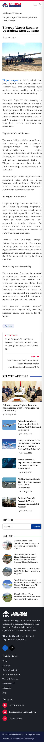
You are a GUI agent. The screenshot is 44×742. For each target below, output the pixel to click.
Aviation (8, 326)
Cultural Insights (10, 670)
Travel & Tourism (10, 679)
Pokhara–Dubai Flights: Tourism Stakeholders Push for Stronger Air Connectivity (20, 408)
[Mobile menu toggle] (35, 5)
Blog (4, 692)
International (8, 683)
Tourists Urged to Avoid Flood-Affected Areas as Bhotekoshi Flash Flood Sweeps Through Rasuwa (26, 558)
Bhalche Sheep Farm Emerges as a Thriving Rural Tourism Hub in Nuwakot (27, 596)
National (6, 665)
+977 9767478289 (16, 705)
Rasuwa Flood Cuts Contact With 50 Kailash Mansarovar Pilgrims (27, 571)
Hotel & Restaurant (11, 674)
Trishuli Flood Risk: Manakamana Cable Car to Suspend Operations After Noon (26, 544)
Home (5, 661)
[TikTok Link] (12, 648)
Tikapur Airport (10, 80)
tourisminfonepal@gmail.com (22, 712)
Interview (6, 688)
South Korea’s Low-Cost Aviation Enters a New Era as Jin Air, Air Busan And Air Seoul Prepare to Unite (27, 584)
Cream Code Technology (23, 739)
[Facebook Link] (5, 648)
